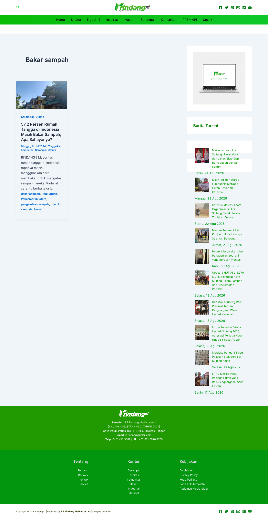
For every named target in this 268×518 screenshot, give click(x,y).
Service (83, 484)
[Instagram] (232, 7)
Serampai (148, 20)
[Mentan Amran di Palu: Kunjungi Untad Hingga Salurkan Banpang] (202, 235)
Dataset (134, 493)
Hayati (129, 20)
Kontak (83, 479)
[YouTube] (250, 7)
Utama (76, 20)
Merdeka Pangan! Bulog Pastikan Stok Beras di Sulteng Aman (227, 356)
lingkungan (49, 193)
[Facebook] (220, 7)
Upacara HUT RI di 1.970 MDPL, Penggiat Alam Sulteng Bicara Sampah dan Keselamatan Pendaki (228, 281)
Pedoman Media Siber (194, 488)
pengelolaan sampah (35, 204)
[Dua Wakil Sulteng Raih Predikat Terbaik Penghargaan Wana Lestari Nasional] (202, 307)
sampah (26, 209)
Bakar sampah (30, 193)
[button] (18, 7)
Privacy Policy (189, 475)
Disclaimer (186, 470)
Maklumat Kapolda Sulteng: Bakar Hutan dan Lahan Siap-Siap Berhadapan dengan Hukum (225, 158)
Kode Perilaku (188, 479)
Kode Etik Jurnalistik (192, 484)
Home (60, 20)
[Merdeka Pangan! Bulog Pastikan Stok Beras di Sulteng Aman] (202, 357)
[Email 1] (238, 7)
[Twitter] (226, 7)
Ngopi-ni (93, 20)
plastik (55, 204)
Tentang (83, 470)
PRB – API (189, 20)
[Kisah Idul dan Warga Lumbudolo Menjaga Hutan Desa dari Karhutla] (202, 185)
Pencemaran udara (33, 198)
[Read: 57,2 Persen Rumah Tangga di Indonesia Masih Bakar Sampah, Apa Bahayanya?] (41, 95)
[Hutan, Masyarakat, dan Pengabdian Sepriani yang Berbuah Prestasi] (202, 256)
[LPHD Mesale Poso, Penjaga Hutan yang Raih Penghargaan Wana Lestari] (202, 379)
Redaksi (83, 475)
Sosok (207, 20)
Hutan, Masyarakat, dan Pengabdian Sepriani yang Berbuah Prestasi (227, 255)
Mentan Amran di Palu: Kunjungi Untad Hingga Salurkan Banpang (227, 234)
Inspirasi (112, 20)
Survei (38, 209)
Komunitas (168, 20)
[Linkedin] (244, 7)
